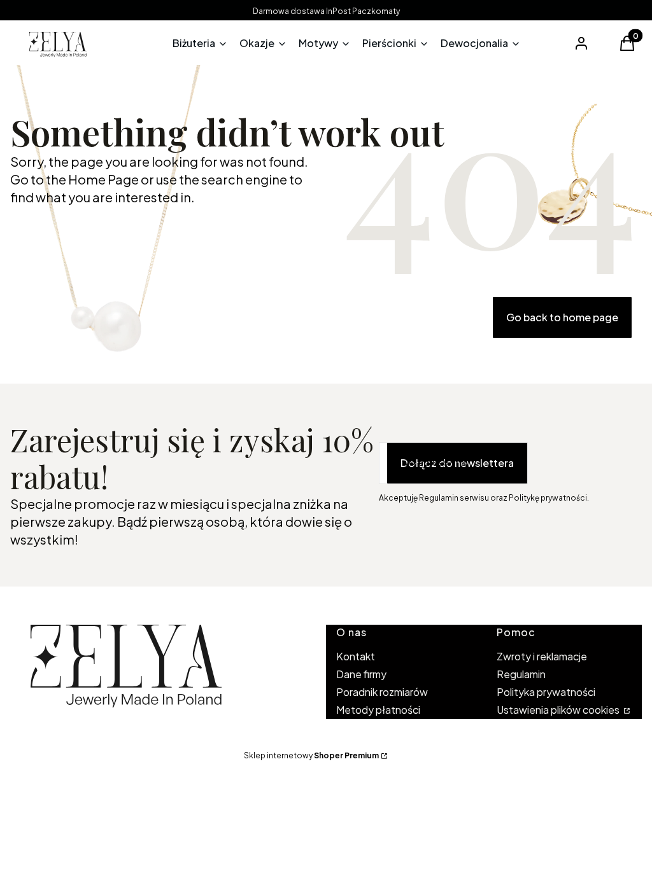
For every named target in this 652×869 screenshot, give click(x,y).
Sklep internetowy (311, 755)
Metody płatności (378, 709)
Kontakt (355, 656)
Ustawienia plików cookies (559, 709)
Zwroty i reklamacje (542, 656)
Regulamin (521, 674)
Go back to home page (562, 317)
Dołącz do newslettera (457, 462)
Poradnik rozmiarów (382, 692)
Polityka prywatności (546, 692)
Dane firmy (361, 674)
